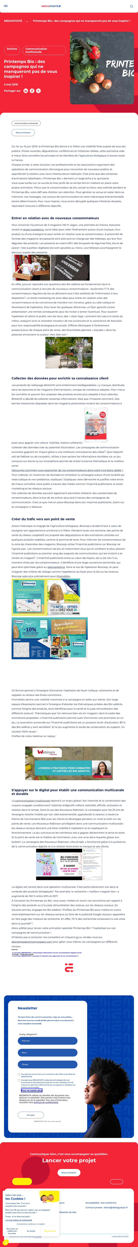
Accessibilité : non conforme (101, 1203)
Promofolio (63, 576)
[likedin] (25, 90)
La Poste (37, 1237)
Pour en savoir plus (31, 1090)
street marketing (33, 229)
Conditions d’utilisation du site (59, 1212)
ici (77, 937)
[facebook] (32, 90)
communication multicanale (33, 800)
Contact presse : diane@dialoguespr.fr (107, 1207)
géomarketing (56, 567)
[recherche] (131, 6)
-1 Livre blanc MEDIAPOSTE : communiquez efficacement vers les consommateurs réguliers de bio (47, 953)
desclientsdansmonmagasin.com (32, 941)
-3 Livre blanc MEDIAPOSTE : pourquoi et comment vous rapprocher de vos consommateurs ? (45, 956)
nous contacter (23, 132)
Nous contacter (69, 1172)
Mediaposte (13, 20)
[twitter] (38, 90)
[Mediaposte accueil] (51, 6)
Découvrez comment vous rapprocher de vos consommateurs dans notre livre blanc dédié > (67, 470)
